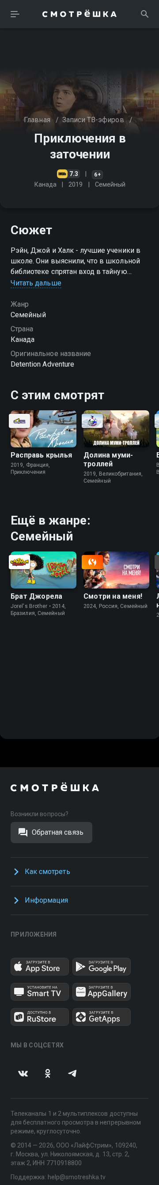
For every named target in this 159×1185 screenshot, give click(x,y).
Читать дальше (36, 283)
